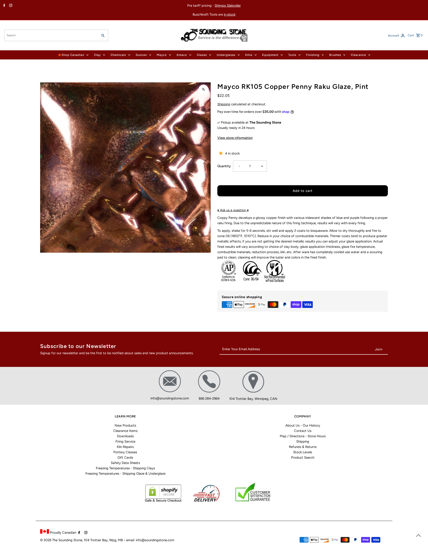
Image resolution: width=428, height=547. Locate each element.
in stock (229, 14)
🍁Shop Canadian (71, 55)
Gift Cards (125, 457)
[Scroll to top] (419, 535)
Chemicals (118, 55)
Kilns (248, 55)
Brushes (335, 55)
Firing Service (125, 441)
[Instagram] (10, 5)
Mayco (162, 55)
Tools (292, 55)
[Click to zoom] (203, 90)
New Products (125, 425)
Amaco (182, 55)
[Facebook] (3, 5)
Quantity (224, 166)
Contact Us (302, 431)
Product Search (302, 457)
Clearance (358, 55)
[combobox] (50, 35)
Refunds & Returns (303, 447)
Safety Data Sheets (125, 463)
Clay (97, 55)
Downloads (125, 436)
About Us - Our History (302, 425)
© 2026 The (49, 540)
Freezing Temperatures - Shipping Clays (125, 468)
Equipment (270, 55)
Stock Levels (302, 452)
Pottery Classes (125, 452)
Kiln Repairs (125, 447)
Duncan (141, 55)
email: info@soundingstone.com (150, 540)
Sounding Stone (70, 540)
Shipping (223, 104)
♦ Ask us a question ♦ (233, 210)
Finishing (312, 55)
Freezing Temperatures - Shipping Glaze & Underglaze (125, 474)
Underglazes (226, 55)
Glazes (202, 55)
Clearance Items (125, 431)
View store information (235, 138)
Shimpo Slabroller (228, 6)
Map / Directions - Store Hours (303, 436)
